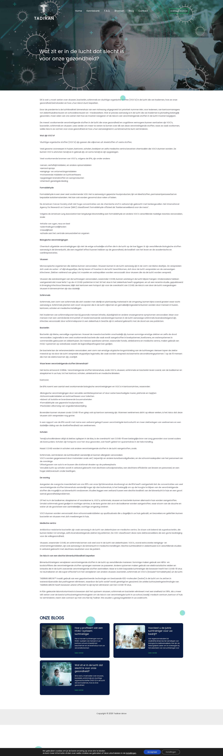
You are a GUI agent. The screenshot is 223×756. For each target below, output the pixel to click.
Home (78, 10)
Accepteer (152, 752)
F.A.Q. (107, 10)
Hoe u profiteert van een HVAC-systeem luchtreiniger (89, 631)
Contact (143, 10)
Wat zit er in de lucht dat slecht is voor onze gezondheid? (89, 668)
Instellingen (171, 752)
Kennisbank (93, 10)
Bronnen (119, 10)
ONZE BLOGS (52, 618)
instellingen (131, 753)
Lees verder (79, 653)
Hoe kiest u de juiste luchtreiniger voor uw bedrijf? (160, 631)
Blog (131, 10)
